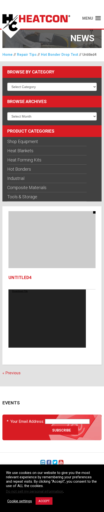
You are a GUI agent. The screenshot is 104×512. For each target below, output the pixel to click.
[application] (47, 318)
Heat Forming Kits (24, 159)
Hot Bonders (19, 169)
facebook (49, 462)
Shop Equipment (22, 141)
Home (7, 54)
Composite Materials (26, 187)
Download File (20, 291)
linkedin (42, 462)
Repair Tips (27, 54)
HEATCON (36, 26)
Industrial (15, 178)
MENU (87, 18)
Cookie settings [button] (19, 501)
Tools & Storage (22, 196)
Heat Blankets (20, 150)
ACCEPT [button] (44, 501)
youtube (61, 462)
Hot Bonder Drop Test (59, 54)
